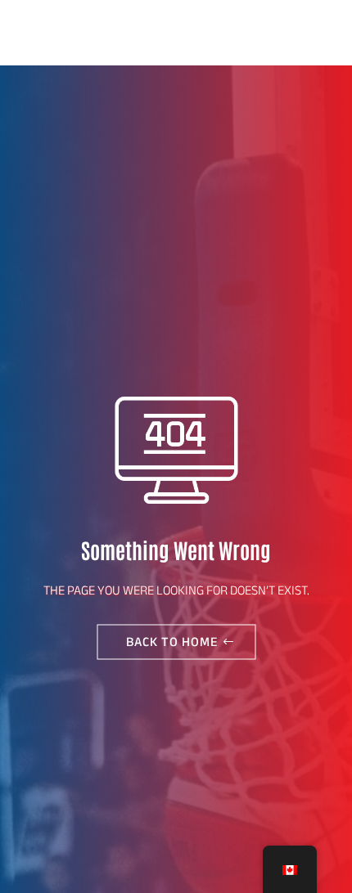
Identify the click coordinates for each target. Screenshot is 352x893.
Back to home (172, 641)
